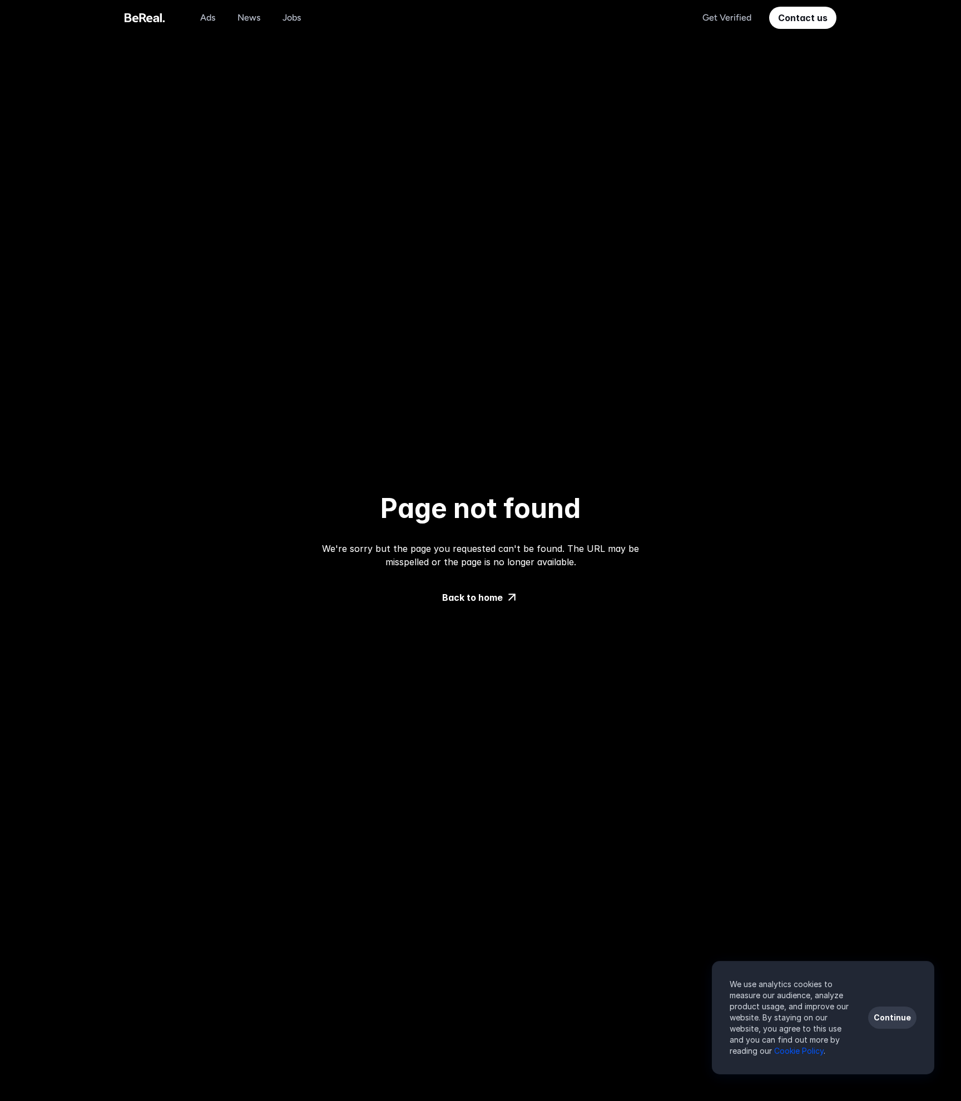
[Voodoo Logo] (145, 17)
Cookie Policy (799, 1050)
